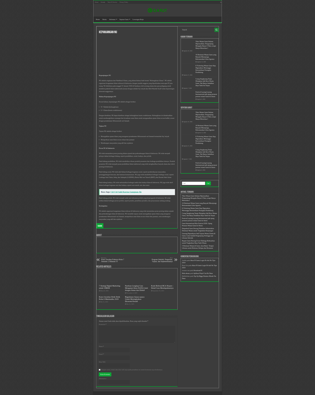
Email (101, 354)
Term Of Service (112, 2)
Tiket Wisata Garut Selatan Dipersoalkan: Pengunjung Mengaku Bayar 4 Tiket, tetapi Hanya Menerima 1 (199, 198)
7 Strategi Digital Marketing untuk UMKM (109, 287)
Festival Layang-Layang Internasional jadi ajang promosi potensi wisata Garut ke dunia (206, 94)
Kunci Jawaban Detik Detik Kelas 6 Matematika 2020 (109, 298)
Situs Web (102, 362)
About (96, 2)
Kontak (103, 2)
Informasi (112, 19)
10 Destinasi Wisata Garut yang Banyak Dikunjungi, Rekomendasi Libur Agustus (206, 57)
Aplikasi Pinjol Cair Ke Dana (203, 273)
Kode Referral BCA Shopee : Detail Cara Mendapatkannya (162, 287)
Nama (101, 346)
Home (98, 19)
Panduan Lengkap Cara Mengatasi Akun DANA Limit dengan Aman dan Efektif (136, 288)
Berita (104, 19)
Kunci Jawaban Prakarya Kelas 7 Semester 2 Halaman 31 (112, 259)
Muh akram (186, 273)
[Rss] (221, 2)
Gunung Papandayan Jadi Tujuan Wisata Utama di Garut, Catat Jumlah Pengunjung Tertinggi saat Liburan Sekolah (198, 236)
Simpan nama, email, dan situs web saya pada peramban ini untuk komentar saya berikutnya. (132, 370)
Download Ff (198, 270)
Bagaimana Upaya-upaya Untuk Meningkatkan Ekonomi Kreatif (134, 299)
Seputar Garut (124, 19)
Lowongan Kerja (138, 19)
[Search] (216, 30)
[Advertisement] (137, 54)
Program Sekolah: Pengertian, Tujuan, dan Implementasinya (162, 259)
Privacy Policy (124, 2)
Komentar (103, 324)
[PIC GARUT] (157, 10)
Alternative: (103, 378)
